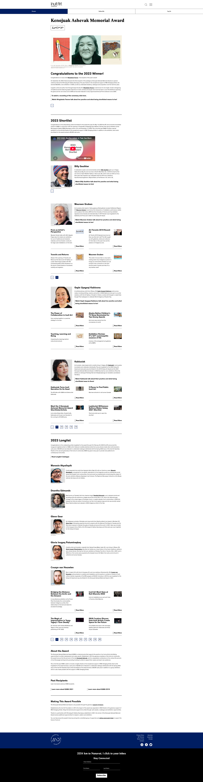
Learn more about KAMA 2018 (99, 689)
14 (71, 427)
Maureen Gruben (81, 210)
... (52, 105)
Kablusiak (111, 365)
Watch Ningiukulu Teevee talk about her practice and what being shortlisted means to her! (84, 99)
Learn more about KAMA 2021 (62, 689)
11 (57, 277)
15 (76, 427)
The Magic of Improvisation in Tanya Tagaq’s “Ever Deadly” (60, 621)
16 (80, 639)
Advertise (150, 735)
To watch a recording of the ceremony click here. (69, 96)
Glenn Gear (69, 523)
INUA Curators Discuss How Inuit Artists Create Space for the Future (99, 621)
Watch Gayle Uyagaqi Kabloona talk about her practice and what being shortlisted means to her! (98, 302)
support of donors (98, 705)
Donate (34, 11)
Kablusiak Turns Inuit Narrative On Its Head (60, 388)
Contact (142, 741)
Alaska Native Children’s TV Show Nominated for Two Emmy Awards (99, 315)
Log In (169, 11)
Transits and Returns (60, 255)
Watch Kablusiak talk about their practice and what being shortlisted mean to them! (96, 380)
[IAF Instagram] (142, 744)
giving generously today (106, 718)
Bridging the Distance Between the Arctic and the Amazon (61, 594)
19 (95, 639)
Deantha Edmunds (99, 495)
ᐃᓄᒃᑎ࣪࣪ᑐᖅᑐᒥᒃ (57, 28)
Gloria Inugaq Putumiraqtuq (74, 549)
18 (90, 639)
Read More (80, 246)
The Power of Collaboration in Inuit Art (62, 314)
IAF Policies (141, 737)
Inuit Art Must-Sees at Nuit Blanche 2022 (98, 593)
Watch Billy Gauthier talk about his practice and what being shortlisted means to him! (96, 183)
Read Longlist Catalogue (60, 457)
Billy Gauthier (105, 170)
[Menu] (150, 5)
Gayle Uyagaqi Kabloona (104, 291)
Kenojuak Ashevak (82, 658)
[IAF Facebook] (146, 744)
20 (99, 639)
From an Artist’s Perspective (58, 231)
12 (61, 427)
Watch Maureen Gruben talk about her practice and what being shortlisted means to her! (98, 221)
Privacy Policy (140, 735)
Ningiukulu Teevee (73, 77)
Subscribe (101, 11)
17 (85, 639)
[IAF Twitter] (150, 744)
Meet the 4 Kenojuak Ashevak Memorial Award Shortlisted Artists (62, 408)
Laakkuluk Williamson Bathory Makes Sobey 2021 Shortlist (98, 408)
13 (66, 427)
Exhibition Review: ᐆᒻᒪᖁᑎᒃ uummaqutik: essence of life (98, 336)
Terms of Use (140, 739)
